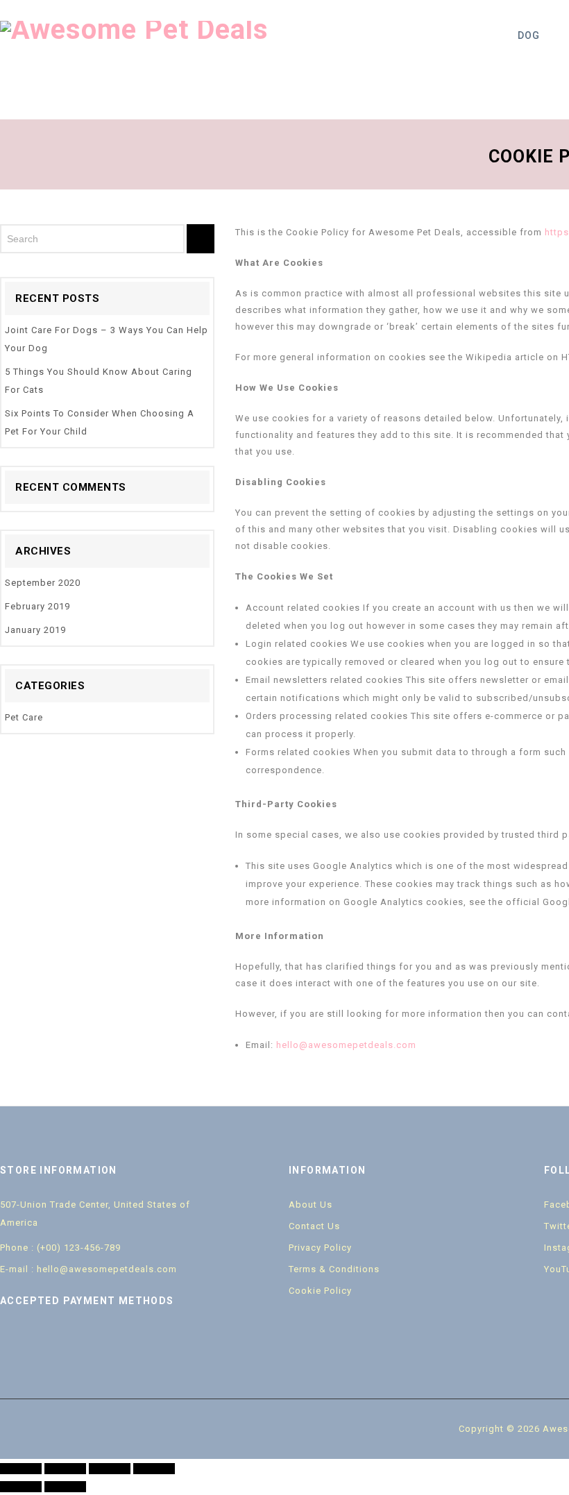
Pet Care (24, 717)
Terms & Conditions (334, 1269)
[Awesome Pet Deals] (134, 29)
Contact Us (314, 1226)
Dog (529, 35)
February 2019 (37, 606)
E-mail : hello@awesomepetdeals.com (88, 1269)
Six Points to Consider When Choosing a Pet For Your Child (99, 422)
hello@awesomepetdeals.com (346, 1045)
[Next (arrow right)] (65, 1486)
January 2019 (35, 630)
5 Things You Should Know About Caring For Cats (98, 380)
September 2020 (42, 582)
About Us (310, 1204)
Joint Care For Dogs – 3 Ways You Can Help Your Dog (106, 339)
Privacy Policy (320, 1247)
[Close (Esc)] (21, 1468)
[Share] (65, 1468)
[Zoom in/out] (154, 1468)
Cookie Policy (320, 1290)
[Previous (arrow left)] (21, 1486)
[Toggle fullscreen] (109, 1468)
